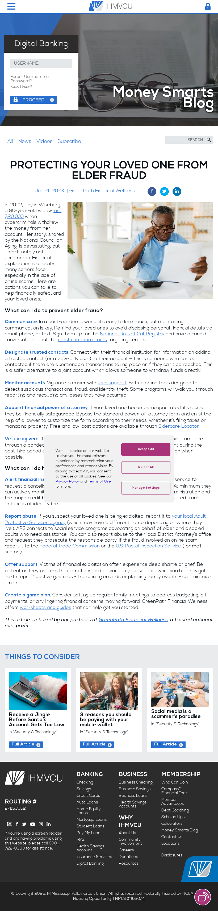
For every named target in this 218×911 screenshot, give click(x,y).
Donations (128, 856)
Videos (44, 141)
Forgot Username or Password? (30, 79)
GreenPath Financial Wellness (133, 620)
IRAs (81, 839)
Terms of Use (99, 481)
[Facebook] (17, 824)
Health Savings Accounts (132, 804)
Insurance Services (94, 856)
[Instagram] (41, 824)
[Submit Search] (209, 140)
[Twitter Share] (164, 191)
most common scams (82, 340)
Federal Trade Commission (70, 546)
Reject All (146, 467)
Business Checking (136, 782)
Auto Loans (87, 802)
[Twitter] (24, 824)
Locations (170, 843)
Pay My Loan (88, 832)
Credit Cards (88, 795)
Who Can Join (174, 782)
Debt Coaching (175, 810)
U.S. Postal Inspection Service (148, 546)
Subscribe (69, 141)
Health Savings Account (90, 848)
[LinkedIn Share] (177, 191)
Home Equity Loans (89, 810)
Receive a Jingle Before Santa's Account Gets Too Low (36, 720)
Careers (126, 850)
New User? (21, 87)
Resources (129, 863)
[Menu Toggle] (11, 7)
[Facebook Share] (152, 191)
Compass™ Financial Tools (174, 790)
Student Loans (90, 826)
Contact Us (171, 836)
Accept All (146, 449)
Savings (84, 789)
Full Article (23, 745)
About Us (127, 832)
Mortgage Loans (92, 819)
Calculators (171, 823)
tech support (112, 383)
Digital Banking (90, 863)
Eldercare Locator (178, 426)
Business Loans (133, 795)
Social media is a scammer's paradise (176, 715)
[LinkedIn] (49, 824)
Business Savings (134, 789)
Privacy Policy (67, 481)
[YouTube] (32, 824)
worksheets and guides (45, 608)
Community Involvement (130, 841)
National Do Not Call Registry (132, 334)
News (24, 141)
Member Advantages (172, 801)
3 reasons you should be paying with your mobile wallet (106, 720)
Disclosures (171, 855)
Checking (85, 782)
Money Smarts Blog (179, 830)
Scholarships (173, 816)
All (10, 141)
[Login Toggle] (208, 7)
